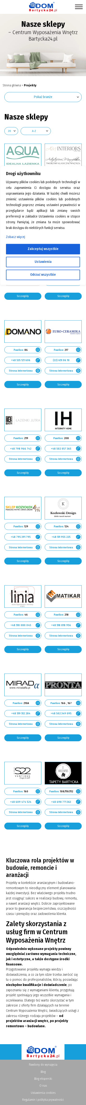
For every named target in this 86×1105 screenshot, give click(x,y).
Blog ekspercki (43, 1078)
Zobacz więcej (15, 237)
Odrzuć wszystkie (43, 275)
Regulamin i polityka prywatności (43, 1099)
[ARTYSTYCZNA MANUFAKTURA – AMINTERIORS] (63, 155)
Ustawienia (43, 262)
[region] (43, 552)
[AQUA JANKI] (22, 155)
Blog (43, 1072)
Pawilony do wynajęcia (43, 1064)
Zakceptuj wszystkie (43, 249)
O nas (43, 1085)
